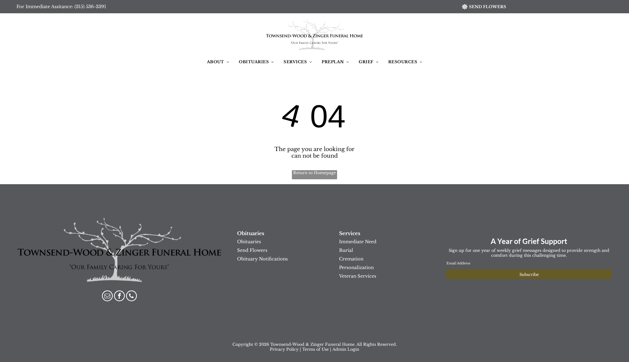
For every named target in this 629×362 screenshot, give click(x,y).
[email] (107, 296)
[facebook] (119, 296)
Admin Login (345, 349)
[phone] (131, 296)
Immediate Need (357, 241)
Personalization (356, 267)
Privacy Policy (284, 349)
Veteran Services (357, 276)
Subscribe (529, 274)
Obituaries (249, 241)
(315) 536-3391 (90, 6)
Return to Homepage (314, 172)
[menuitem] (218, 61)
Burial (346, 250)
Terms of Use (315, 349)
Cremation (351, 259)
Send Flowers (252, 250)
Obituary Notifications (262, 259)
